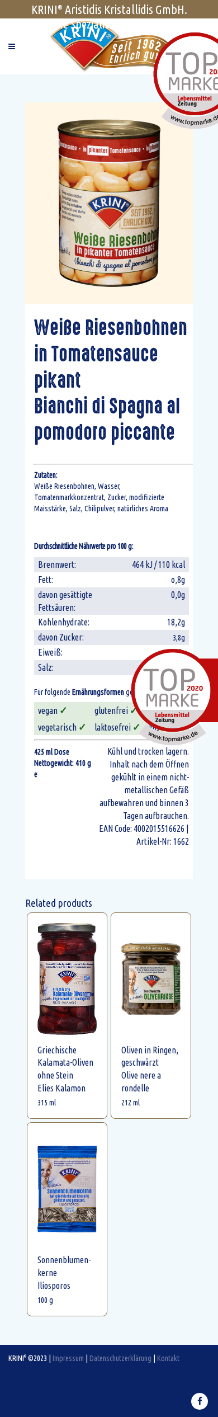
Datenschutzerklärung (120, 1357)
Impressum (68, 1357)
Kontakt (168, 1357)
